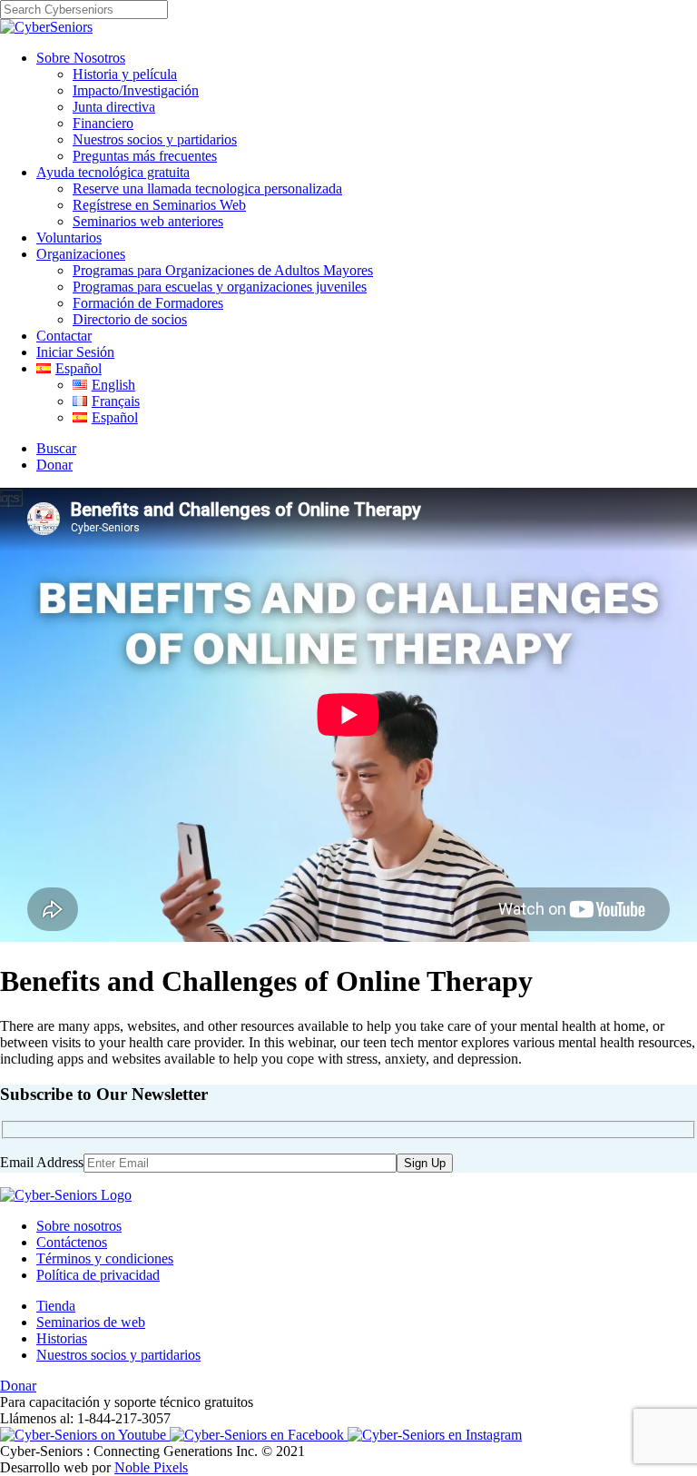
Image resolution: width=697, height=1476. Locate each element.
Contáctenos (71, 1242)
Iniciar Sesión (75, 352)
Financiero (103, 123)
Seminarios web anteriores (148, 221)
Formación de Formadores (148, 303)
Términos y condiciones (104, 1258)
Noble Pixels (151, 1467)
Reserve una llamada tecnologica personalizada (207, 188)
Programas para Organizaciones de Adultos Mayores (223, 270)
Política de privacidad (98, 1275)
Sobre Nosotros (80, 57)
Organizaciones (80, 254)
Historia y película (125, 74)
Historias (61, 1338)
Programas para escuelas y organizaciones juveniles (220, 286)
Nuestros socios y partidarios (155, 139)
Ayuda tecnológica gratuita (113, 172)
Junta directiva (114, 106)
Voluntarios (69, 237)
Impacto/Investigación (136, 90)
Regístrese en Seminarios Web (159, 205)
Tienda (55, 1305)
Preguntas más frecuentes (145, 155)
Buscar (56, 448)
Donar (54, 464)
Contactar (64, 335)
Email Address (41, 1162)
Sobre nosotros (79, 1225)
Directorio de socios (130, 319)
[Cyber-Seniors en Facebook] (259, 1434)
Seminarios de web (90, 1322)
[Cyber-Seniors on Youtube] (85, 1434)
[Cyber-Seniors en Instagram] (435, 1434)
